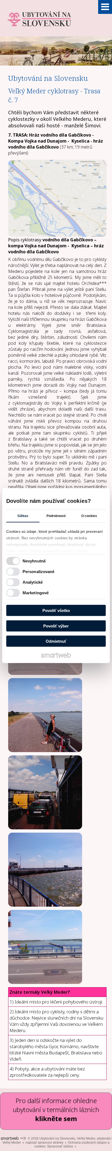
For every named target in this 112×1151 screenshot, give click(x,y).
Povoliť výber (56, 625)
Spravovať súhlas (60, 1146)
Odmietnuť (56, 641)
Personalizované (39, 571)
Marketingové (36, 592)
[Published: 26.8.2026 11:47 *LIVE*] (23, 1138)
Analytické (33, 582)
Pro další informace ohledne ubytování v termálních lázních (56, 1109)
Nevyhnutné (34, 560)
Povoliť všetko (56, 610)
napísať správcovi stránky (44, 1142)
